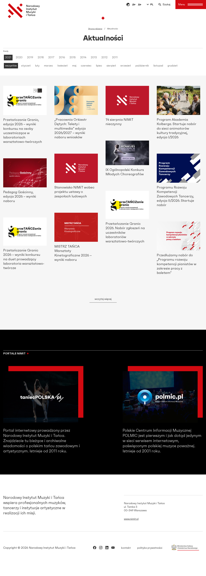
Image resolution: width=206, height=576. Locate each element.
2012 (104, 57)
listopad (158, 65)
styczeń (26, 65)
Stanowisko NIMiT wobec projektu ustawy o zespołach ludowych (74, 192)
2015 (73, 57)
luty (37, 65)
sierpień (111, 65)
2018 (41, 57)
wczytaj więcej (103, 299)
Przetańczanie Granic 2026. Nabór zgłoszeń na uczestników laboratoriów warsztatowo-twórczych (125, 232)
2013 (94, 57)
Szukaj (166, 4)
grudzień (173, 65)
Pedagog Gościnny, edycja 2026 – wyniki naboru (19, 196)
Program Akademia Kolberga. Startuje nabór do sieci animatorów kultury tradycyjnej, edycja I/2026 (176, 128)
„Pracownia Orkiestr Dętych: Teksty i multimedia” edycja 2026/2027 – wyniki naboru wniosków (70, 128)
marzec (48, 65)
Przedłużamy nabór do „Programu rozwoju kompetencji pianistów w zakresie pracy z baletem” (176, 264)
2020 (19, 57)
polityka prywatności (149, 548)
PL (151, 4)
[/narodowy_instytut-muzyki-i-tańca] (106, 548)
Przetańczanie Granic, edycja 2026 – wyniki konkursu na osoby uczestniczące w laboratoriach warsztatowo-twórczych (22, 130)
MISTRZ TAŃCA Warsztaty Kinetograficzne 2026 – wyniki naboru (73, 253)
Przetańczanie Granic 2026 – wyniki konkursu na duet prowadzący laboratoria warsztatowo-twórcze (23, 259)
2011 (115, 57)
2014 (83, 57)
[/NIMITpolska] (94, 548)
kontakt (126, 548)
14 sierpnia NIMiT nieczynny (119, 122)
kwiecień (62, 65)
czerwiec (86, 65)
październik (142, 65)
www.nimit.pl (131, 519)
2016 (62, 57)
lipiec (99, 65)
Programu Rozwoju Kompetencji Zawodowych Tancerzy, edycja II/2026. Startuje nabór (175, 196)
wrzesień (125, 65)
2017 (51, 57)
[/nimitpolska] (100, 548)
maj (74, 65)
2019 (30, 57)
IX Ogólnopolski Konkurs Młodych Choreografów (125, 172)
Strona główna (95, 29)
